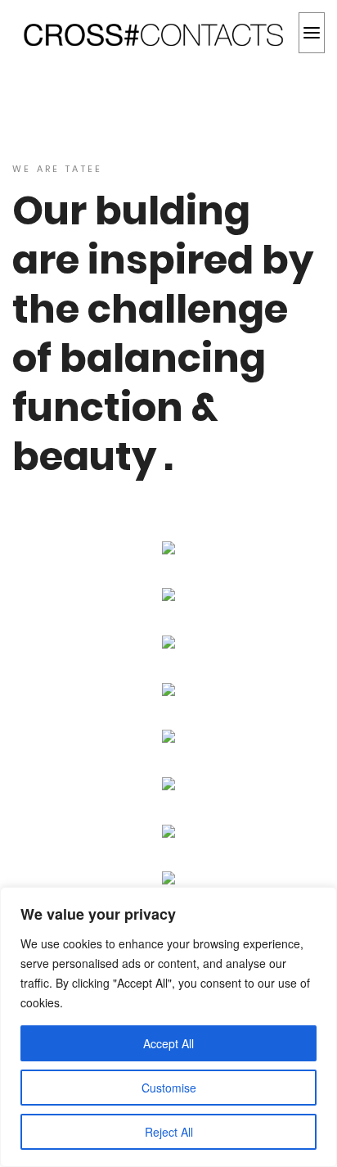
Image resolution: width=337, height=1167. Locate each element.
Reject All (169, 1132)
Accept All (168, 1043)
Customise (169, 1087)
